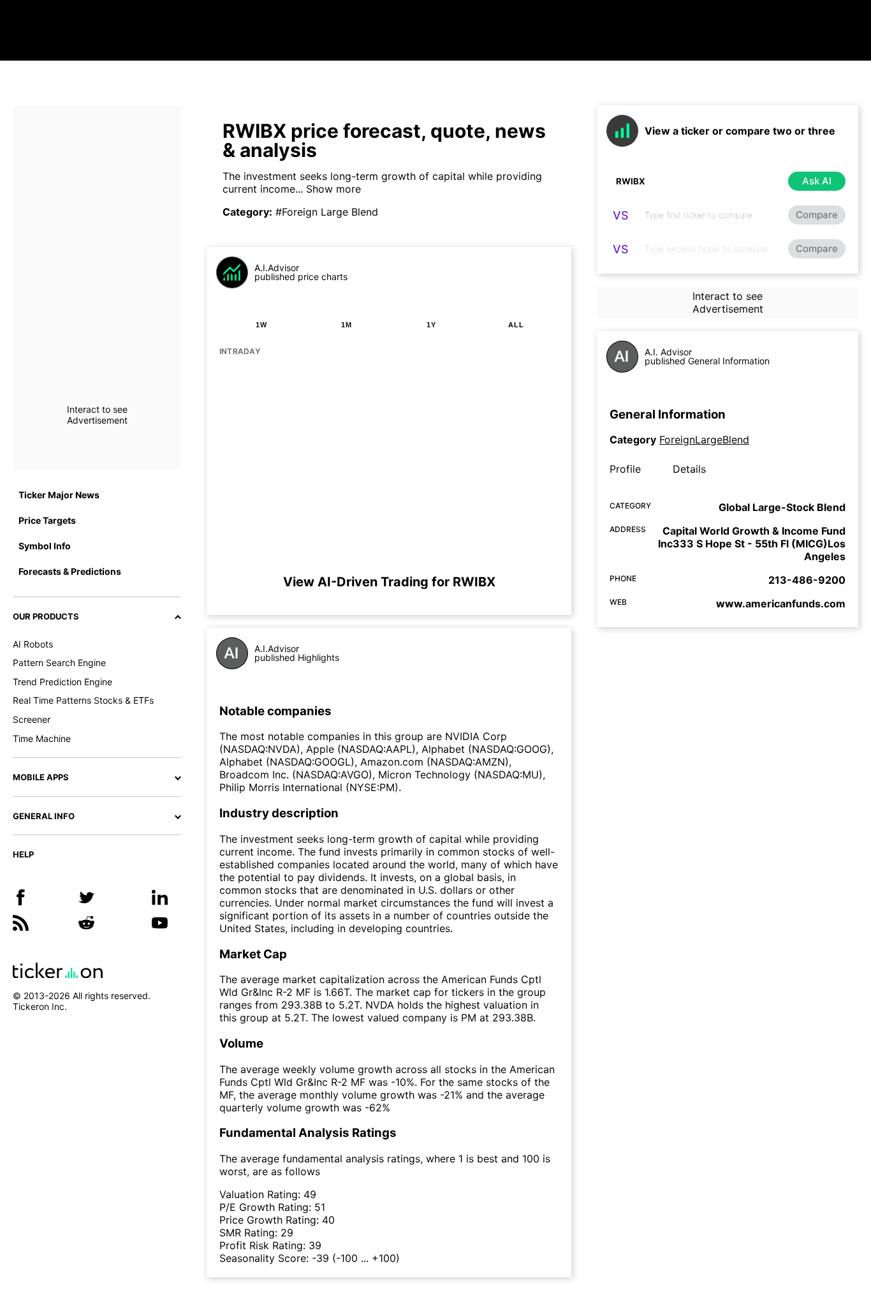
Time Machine (42, 738)
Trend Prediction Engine (62, 681)
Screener (31, 719)
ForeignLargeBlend (704, 439)
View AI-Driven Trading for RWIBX (389, 581)
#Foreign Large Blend (326, 211)
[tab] (261, 325)
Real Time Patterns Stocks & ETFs (83, 700)
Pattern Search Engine (59, 662)
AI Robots (33, 644)
